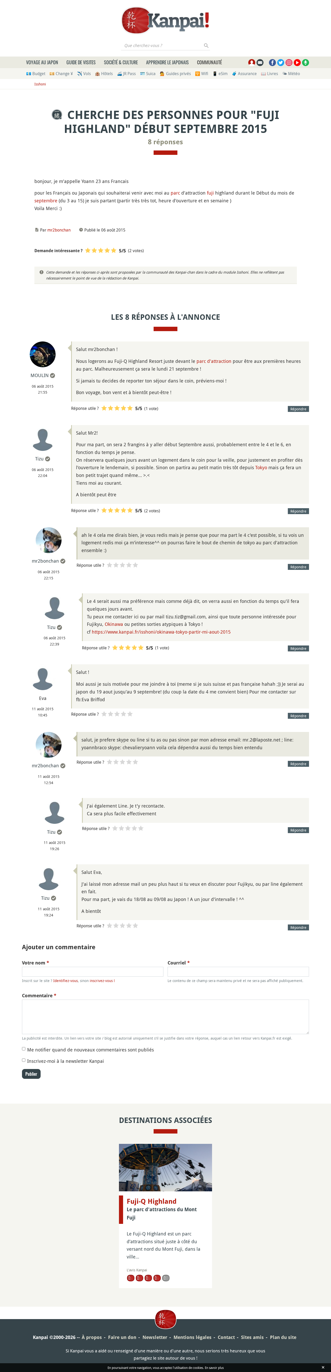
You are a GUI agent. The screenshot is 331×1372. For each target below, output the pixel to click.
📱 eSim (220, 73)
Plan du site (283, 1337)
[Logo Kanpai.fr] (165, 20)
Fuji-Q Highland (152, 1201)
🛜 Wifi (201, 73)
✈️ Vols (84, 73)
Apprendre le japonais (167, 62)
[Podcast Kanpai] (305, 62)
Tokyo (261, 467)
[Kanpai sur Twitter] (280, 62)
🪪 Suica (148, 73)
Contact (226, 1337)
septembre (45, 200)
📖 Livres (269, 73)
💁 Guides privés (175, 73)
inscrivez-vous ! (102, 980)
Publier (31, 1074)
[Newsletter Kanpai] (260, 62)
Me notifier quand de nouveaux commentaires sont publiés (90, 1050)
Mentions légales (193, 1337)
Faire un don (122, 1337)
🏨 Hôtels (104, 73)
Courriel (179, 963)
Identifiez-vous (65, 980)
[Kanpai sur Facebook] (272, 62)
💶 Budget (35, 73)
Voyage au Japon (42, 62)
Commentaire (39, 995)
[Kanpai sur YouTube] (297, 62)
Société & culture (121, 62)
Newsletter (154, 1337)
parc (175, 193)
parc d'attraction (214, 361)
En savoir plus (214, 1368)
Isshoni (40, 84)
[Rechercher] (206, 45)
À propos (92, 1337)
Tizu (39, 459)
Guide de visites (81, 62)
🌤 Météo (291, 73)
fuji (210, 193)
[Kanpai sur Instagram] (288, 62)
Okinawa (114, 624)
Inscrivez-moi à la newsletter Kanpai (65, 1061)
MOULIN (40, 375)
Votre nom (35, 963)
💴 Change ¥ (61, 73)
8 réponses (165, 142)
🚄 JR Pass (126, 73)
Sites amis (252, 1337)
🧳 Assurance (244, 73)
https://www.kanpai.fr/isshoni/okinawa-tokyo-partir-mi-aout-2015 (161, 632)
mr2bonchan (59, 230)
